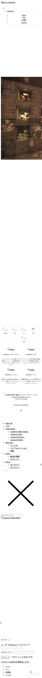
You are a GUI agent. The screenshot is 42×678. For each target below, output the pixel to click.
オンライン (15, 464)
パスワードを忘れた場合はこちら (15, 662)
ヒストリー (15, 459)
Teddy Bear (10, 429)
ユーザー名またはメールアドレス (15, 644)
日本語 (24, 20)
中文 (24, 18)
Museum (9, 443)
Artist (8, 454)
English (24, 23)
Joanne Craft (16, 434)
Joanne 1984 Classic (19, 431)
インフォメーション (18, 448)
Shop (8, 462)
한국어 (24, 15)
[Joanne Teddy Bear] (10, 517)
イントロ (14, 445)
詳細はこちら (35, 674)
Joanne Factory (17, 437)
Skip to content (8, 2)
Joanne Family (16, 439)
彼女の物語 (15, 456)
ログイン (5, 657)
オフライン (15, 467)
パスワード (6, 652)
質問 (12, 450)
